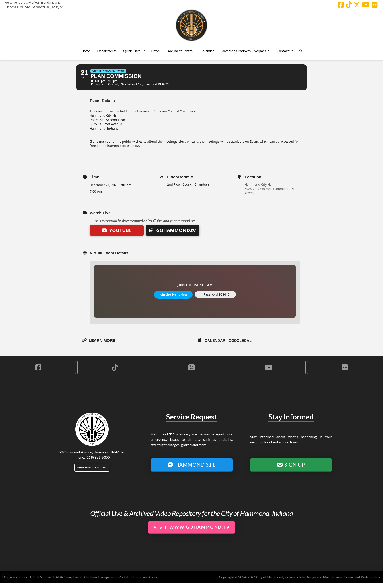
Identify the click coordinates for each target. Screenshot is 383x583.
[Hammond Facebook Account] (341, 4)
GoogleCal (240, 341)
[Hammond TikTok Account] (349, 4)
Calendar (215, 341)
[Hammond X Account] (357, 4)
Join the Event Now (173, 294)
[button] (107, 50)
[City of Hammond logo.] (191, 25)
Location (253, 177)
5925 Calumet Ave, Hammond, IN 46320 (269, 191)
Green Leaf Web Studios (362, 577)
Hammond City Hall (259, 184)
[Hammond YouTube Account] (366, 4)
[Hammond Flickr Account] (375, 4)
